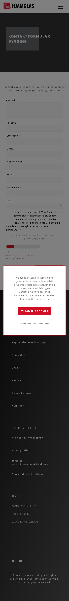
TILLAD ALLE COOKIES (34, 311)
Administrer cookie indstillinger (34, 323)
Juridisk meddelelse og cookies (34, 299)
